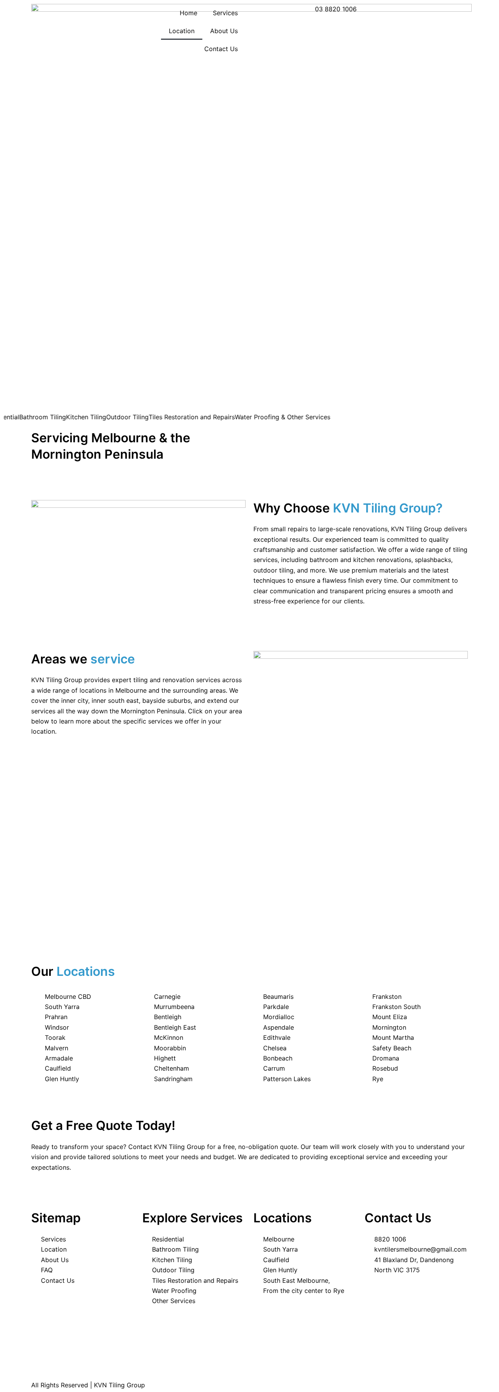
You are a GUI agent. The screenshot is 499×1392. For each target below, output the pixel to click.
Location (182, 31)
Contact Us (221, 49)
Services (225, 13)
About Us (224, 31)
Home (188, 13)
